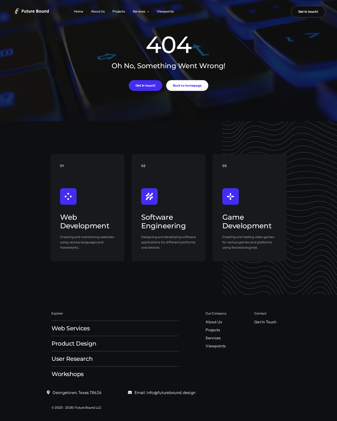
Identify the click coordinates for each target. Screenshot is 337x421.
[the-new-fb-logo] (35, 10)
